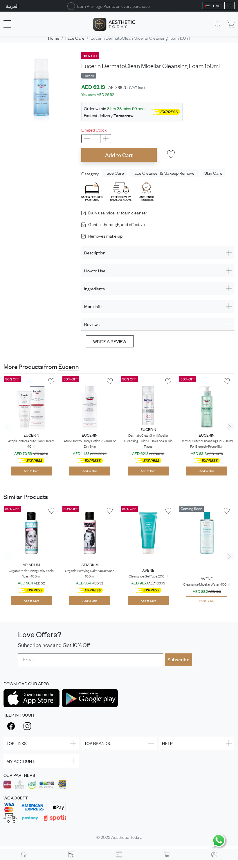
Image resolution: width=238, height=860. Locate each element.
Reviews (92, 324)
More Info (93, 306)
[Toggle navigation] (7, 24)
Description (94, 252)
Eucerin (68, 366)
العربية (12, 6)
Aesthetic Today (126, 837)
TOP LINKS (16, 743)
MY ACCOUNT (20, 761)
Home (53, 37)
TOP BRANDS (97, 743)
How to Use (94, 270)
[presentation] (8, 427)
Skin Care (213, 173)
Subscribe (178, 659)
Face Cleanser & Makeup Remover (164, 173)
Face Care (74, 37)
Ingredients (94, 288)
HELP (167, 743)
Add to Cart (119, 154)
